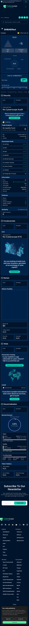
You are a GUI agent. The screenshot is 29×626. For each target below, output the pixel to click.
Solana (18, 591)
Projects (5, 549)
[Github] (2, 524)
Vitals (25, 92)
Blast (18, 600)
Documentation (6, 540)
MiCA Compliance (7, 588)
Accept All (20, 619)
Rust (18, 594)
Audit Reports (6, 531)
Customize (14, 622)
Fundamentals (12, 92)
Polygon (19, 568)
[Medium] (5, 524)
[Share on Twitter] (22, 17)
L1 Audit (5, 565)
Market (20, 92)
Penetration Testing (7, 573)
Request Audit (14, 118)
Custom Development (8, 579)
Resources (5, 534)
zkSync (18, 576)
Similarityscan (20, 537)
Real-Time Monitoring (8, 585)
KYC (4, 546)
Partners (5, 555)
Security (3, 92)
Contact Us (14, 399)
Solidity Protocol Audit (8, 594)
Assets (4, 537)
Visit (26, 1)
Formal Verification (7, 582)
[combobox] (8, 122)
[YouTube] (16, 524)
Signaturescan (20, 540)
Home (2, 17)
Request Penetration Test (14, 365)
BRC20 (18, 585)
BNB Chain (19, 565)
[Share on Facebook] (19, 17)
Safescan (19, 534)
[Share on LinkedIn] (24, 17)
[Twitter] (20, 524)
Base (18, 588)
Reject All (8, 619)
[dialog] (14, 615)
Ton (18, 597)
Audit (4, 543)
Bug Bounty (5, 576)
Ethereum (19, 562)
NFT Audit (5, 568)
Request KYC (14, 271)
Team (4, 552)
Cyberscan (6, 17)
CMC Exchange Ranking (8, 591)
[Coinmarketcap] (9, 524)
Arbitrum (19, 579)
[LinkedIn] (13, 524)
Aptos (18, 573)
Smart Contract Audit (8, 562)
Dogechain (19, 570)
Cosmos (19, 582)
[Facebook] (23, 524)
